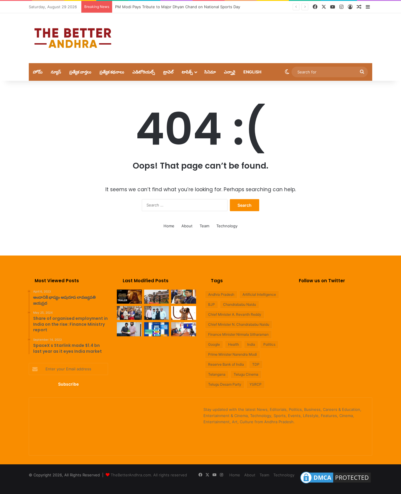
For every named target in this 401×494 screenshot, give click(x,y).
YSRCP (256, 384)
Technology (226, 226)
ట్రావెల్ (168, 71)
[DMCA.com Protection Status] (335, 483)
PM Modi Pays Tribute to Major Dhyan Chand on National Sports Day (177, 6)
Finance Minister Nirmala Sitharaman (238, 334)
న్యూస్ (56, 71)
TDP (256, 364)
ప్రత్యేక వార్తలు (80, 71)
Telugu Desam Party (224, 384)
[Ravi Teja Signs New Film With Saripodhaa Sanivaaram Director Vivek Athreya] (156, 313)
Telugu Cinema (246, 374)
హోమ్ (38, 71)
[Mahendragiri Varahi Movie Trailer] (129, 297)
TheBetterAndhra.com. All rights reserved (149, 475)
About (187, 226)
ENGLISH (252, 71)
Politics (269, 344)
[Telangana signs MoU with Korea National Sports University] (129, 313)
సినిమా (210, 71)
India (251, 344)
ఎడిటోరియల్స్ (143, 71)
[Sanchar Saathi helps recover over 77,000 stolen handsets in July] (156, 329)
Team (204, 226)
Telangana (216, 374)
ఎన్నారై (229, 71)
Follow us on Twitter (322, 281)
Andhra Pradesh (221, 294)
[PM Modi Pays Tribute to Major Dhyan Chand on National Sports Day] (156, 297)
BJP (211, 304)
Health (233, 344)
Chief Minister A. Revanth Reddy (234, 314)
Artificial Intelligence (259, 294)
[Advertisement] (259, 32)
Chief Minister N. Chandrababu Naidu (238, 324)
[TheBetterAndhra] (73, 38)
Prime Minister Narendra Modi (232, 354)
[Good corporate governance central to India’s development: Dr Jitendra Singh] (183, 329)
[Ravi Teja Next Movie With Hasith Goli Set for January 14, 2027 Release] (129, 329)
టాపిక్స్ (187, 71)
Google (214, 344)
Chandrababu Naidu (239, 304)
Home (169, 226)
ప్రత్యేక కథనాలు (112, 71)
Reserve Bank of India (226, 364)
